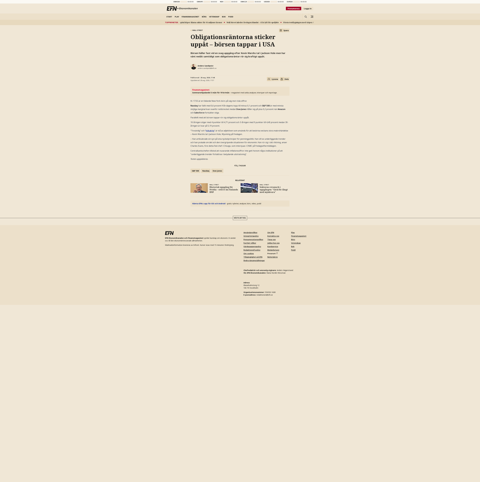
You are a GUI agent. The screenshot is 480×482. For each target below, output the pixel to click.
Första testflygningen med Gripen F (277, 22)
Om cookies (249, 430)
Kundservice (272, 423)
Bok (292, 423)
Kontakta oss (273, 413)
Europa (195, 348)
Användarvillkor (250, 409)
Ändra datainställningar (254, 437)
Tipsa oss (271, 416)
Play (293, 409)
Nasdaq (205, 171)
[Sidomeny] (312, 16)
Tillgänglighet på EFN (253, 434)
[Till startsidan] (182, 8)
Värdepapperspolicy (252, 423)
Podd (293, 427)
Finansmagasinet (298, 413)
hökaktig (210, 130)
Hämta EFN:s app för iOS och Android (208, 203)
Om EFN (270, 409)
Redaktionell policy (252, 427)
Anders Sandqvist (205, 66)
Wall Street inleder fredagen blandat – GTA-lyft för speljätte (231, 22)
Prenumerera (294, 8)
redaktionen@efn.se (264, 472)
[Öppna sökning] (305, 16)
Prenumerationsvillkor (253, 416)
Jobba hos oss (273, 420)
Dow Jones (217, 171)
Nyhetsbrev (272, 434)
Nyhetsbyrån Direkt (199, 254)
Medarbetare (273, 427)
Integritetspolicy (251, 413)
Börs (293, 416)
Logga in (308, 8)
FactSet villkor (250, 420)
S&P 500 (195, 171)
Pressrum (271, 430)
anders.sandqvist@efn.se (207, 68)
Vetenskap (296, 420)
